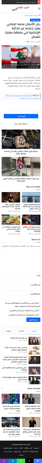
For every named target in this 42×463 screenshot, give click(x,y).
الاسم (38, 275)
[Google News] (21, 124)
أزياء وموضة (17, 451)
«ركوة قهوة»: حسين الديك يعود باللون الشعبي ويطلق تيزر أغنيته (31, 432)
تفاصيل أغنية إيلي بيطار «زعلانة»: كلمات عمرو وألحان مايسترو (11, 206)
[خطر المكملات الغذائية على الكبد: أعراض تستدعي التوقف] (11, 220)
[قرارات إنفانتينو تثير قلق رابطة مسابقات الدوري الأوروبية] (31, 399)
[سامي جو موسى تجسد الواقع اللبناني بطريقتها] (34, 371)
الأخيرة (21, 331)
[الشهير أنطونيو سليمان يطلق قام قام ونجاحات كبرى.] (34, 380)
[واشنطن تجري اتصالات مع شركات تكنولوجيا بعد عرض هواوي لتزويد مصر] (11, 422)
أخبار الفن (25, 451)
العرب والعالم (28, 448)
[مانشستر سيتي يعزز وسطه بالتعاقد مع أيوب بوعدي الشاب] (11, 399)
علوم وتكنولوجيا (8, 448)
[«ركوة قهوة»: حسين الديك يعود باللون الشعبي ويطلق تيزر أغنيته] (31, 422)
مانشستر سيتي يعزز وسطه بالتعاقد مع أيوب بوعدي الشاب (19, 2)
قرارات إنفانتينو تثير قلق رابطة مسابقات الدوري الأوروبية (32, 408)
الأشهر (34, 331)
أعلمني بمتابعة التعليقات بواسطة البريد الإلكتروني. (24, 310)
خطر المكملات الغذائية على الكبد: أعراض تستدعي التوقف (11, 229)
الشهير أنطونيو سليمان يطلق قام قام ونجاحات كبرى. (14, 378)
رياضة (16, 448)
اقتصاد (21, 448)
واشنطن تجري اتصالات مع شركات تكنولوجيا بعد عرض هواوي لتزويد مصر (11, 432)
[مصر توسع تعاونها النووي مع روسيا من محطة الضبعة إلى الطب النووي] (31, 197)
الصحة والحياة (28, 15)
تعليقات (8, 331)
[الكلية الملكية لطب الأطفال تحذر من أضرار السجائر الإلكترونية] (31, 220)
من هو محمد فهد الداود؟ (18, 338)
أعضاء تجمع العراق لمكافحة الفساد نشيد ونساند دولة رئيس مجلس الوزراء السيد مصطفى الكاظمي (15, 359)
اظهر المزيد (21, 116)
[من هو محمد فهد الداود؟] (34, 341)
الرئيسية (36, 15)
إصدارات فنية (8, 451)
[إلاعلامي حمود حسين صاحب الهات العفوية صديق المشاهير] (34, 350)
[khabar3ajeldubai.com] (21, 8)
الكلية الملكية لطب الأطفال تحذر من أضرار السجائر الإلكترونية (31, 229)
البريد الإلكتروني (35, 284)
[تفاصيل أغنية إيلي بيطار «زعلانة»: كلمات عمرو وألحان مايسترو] (11, 197)
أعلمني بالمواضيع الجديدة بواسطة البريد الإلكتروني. (23, 315)
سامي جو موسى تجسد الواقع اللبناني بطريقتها (14, 368)
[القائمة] (39, 9)
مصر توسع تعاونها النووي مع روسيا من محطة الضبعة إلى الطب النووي (31, 206)
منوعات (21, 455)
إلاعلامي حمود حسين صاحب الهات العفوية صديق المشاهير (16, 348)
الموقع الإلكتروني (35, 294)
